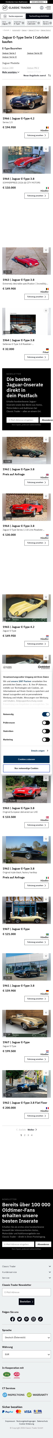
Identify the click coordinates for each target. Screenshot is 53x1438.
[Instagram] (33, 1319)
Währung (7, 1347)
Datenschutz (42, 1421)
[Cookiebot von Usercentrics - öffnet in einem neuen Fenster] (38, 667)
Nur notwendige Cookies (26, 768)
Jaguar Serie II (9, 57)
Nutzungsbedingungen (26, 1421)
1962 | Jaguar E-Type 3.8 (18, 469)
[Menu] (41, 7)
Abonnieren (43, 1244)
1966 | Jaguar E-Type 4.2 (18, 118)
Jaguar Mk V (33, 67)
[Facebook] (12, 1319)
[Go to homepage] (16, 7)
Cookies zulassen (26, 759)
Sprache (7, 1330)
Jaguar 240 (7, 67)
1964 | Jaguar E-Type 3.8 (18, 179)
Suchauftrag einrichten (39, 16)
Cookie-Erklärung (26, 1424)
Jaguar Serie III (34, 53)
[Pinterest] (26, 1319)
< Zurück (6, 30)
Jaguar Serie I (9, 53)
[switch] (46, 723)
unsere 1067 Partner (21, 681)
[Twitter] (19, 1319)
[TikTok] (40, 1319)
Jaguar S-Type (34, 71)
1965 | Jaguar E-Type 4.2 (18, 627)
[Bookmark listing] (46, 88)
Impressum (10, 1421)
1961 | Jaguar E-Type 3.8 (18, 985)
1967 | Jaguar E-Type (16, 929)
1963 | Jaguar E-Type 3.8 (18, 280)
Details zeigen (38, 751)
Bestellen (25, 1301)
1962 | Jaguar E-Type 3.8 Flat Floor (25, 1102)
